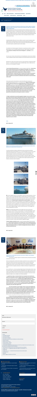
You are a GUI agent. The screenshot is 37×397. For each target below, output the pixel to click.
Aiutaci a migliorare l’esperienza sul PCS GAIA (9, 354)
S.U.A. (31, 0)
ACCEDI (24, 15)
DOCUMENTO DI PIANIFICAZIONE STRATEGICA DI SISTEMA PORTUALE (13, 339)
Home (2, 20)
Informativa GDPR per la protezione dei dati (7, 389)
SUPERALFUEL (5, 349)
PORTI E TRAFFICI (6, 15)
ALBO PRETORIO (28, 13)
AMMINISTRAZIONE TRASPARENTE (20, 13)
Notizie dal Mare (23, 361)
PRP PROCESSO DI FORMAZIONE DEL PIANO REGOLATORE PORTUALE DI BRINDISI (14, 347)
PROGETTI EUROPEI (6, 340)
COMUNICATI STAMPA (6, 336)
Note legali (16, 389)
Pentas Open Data (27, 0)
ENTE (5, 13)
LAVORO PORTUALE (13, 15)
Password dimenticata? (6, 329)
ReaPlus (23, 0)
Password (3, 321)
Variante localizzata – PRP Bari (7, 342)
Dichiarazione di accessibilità (27, 389)
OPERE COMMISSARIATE (10, 13)
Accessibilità (20, 389)
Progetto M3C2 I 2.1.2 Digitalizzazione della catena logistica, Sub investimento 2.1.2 (15, 348)
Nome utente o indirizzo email (6, 317)
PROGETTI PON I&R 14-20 (6, 341)
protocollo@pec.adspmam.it (15, 387)
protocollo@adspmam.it (6, 387)
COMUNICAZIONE (19, 15)
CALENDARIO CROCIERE (6, 335)
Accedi (3, 327)
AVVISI (4, 334)
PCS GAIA (34, 0)
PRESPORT (4, 353)
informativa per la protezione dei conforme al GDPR (13, 0)
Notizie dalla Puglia (6, 361)
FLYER (7, 121)
